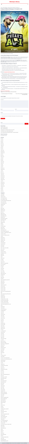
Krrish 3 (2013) (2, 334)
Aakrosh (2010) (2, 195)
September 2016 (3, 179)
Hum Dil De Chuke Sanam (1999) (4, 300)
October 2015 (2, 184)
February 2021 (2, 156)
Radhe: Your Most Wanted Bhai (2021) (5, 374)
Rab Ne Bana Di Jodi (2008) (4, 369)
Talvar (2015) (2, 412)
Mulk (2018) (2, 351)
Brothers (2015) (2, 227)
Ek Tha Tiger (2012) (3, 264)
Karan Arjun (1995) (3, 324)
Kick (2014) (2, 329)
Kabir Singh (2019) (3, 323)
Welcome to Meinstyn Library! (4, 127)
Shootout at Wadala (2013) (4, 398)
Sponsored (2, 406)
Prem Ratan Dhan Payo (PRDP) (4, 365)
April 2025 (2, 138)
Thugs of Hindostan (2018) (4, 416)
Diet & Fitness (2, 250)
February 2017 (2, 173)
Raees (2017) (2, 375)
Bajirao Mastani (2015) (3, 214)
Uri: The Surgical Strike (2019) (4, 420)
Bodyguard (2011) (3, 222)
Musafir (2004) (2, 352)
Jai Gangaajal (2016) (3, 310)
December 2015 (2, 182)
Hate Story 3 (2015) (3, 288)
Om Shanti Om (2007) (3, 355)
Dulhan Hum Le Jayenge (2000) (4, 263)
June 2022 (2, 146)
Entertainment (2, 265)
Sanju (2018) (2, 384)
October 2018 (2, 161)
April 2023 (2, 142)
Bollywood (2, 223)
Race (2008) (2, 370)
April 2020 (2, 160)
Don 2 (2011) (2, 260)
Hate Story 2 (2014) (3, 287)
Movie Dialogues (8, 91)
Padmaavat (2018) (3, 361)
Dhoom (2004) (2, 246)
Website (2, 112)
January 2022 (2, 150)
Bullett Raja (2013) (3, 228)
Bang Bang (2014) (3, 217)
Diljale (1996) (2, 254)
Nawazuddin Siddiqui (13, 91)
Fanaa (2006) (2, 268)
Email (16, 109)
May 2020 (2, 159)
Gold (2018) (2, 278)
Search (2, 122)
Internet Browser (3, 306)
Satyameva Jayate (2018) (4, 392)
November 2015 (2, 183)
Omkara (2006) (2, 356)
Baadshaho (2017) (3, 209)
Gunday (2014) (2, 283)
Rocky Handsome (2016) (3, 380)
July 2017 (2, 170)
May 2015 (2, 188)
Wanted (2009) (2, 425)
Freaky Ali (4, 91)
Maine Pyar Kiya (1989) (3, 342)
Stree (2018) (2, 407)
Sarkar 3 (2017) (2, 388)
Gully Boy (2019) (3, 282)
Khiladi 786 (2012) (3, 328)
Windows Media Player (3, 434)
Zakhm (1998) (2, 438)
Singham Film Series (3, 402)
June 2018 (2, 165)
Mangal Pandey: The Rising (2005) (5, 343)
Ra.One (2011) (2, 366)
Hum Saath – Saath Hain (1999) (4, 301)
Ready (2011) (2, 379)
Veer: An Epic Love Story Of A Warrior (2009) (6, 424)
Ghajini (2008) (2, 277)
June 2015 (2, 187)
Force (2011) (2, 269)
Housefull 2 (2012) (3, 296)
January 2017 (2, 174)
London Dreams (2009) (3, 338)
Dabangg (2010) (3, 237)
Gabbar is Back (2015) (3, 273)
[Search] (27, 4)
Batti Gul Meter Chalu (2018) (4, 218)
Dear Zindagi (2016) (3, 242)
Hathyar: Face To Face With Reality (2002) (6, 291)
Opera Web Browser (3, 360)
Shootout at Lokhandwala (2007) (4, 397)
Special (1, 403)
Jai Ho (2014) (2, 311)
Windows (2, 429)
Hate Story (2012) (3, 286)
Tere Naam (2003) (3, 415)
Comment (2, 99)
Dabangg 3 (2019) (3, 240)
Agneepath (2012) (3, 204)
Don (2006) (2, 259)
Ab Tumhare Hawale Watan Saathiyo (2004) (6, 200)
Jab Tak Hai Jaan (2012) (3, 309)
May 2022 (2, 147)
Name (2, 109)
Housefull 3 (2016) (3, 297)
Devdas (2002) (2, 245)
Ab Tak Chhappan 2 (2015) (4, 199)
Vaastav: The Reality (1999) (4, 421)
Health (1, 292)
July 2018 (2, 164)
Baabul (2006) (2, 208)
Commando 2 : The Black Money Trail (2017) (6, 232)
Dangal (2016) (2, 241)
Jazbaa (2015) (2, 315)
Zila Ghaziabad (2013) (3, 439)
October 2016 (2, 178)
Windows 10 (2, 430)
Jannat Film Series (3, 314)
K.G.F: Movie (2, 319)
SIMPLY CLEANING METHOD (4, 128)
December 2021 (2, 151)
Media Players (2, 346)
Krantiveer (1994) (3, 332)
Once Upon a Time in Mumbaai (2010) (5, 357)
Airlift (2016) (2, 205)
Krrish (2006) (2, 333)
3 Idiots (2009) (2, 194)
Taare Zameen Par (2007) (4, 411)
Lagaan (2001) (2, 337)
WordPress (2, 435)
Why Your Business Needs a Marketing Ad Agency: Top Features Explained (9, 132)
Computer (2, 236)
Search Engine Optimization (4, 393)
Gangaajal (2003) (3, 274)
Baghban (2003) (3, 213)
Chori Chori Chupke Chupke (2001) (5, 231)
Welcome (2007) (3, 426)
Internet (2, 305)
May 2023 (2, 141)
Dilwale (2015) (2, 255)
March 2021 (2, 155)
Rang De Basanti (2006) (3, 378)
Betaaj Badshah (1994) (3, 219)
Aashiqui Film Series (3, 196)
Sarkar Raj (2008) (3, 389)
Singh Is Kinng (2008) (3, 401)
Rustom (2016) (2, 383)
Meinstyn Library (14, 2)
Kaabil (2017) (2, 320)
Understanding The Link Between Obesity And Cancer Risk (7, 129)
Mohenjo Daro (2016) (3, 347)
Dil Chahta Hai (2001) (3, 251)
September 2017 (3, 169)
